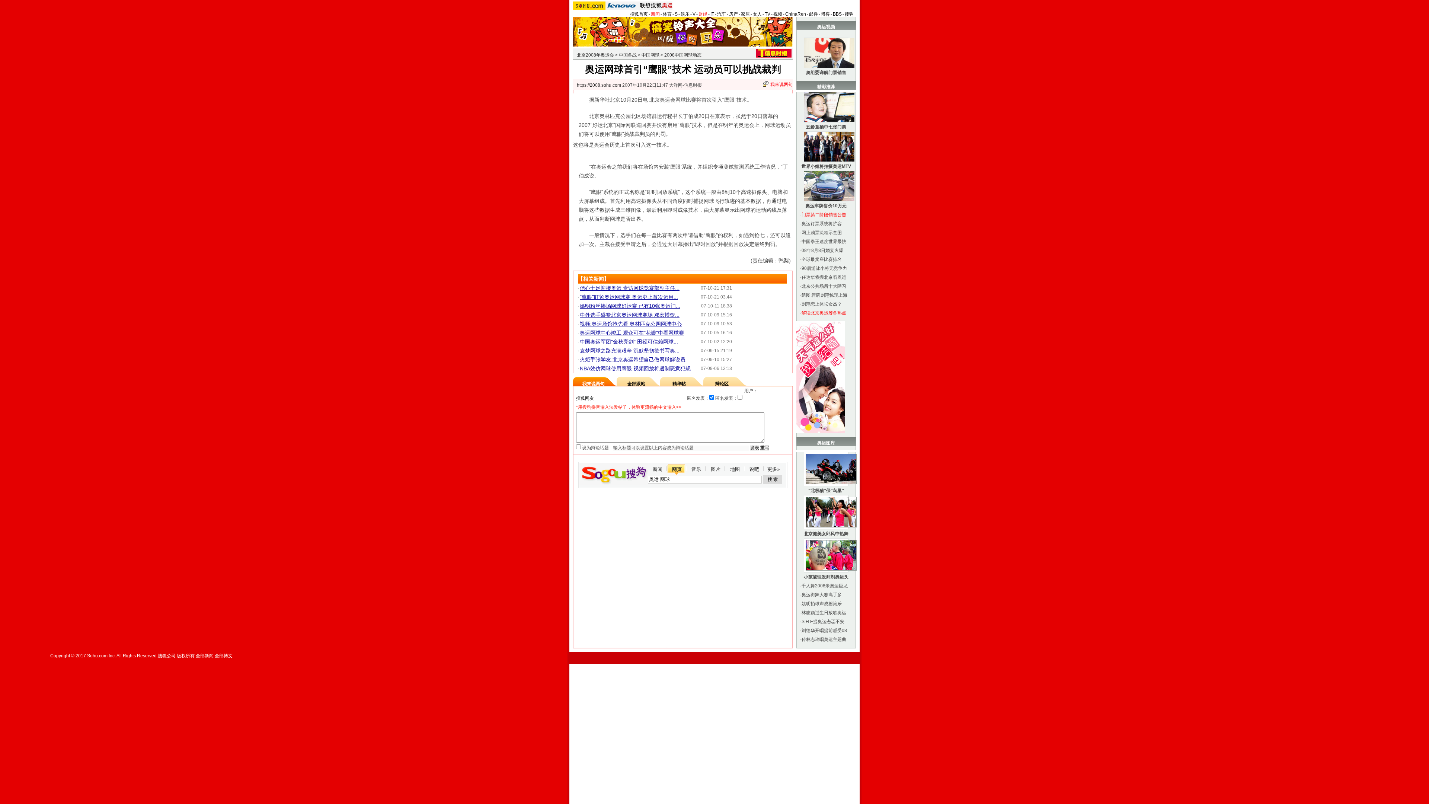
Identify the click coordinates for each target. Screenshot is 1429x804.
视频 (777, 14)
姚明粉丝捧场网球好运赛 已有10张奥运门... (630, 306)
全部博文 (224, 655)
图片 (715, 469)
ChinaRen (795, 14)
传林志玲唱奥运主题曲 (824, 639)
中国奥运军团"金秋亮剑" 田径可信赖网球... (629, 342)
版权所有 (186, 655)
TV (767, 14)
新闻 (655, 14)
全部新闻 (205, 655)
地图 (735, 469)
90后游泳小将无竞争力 (824, 268)
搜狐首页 (639, 14)
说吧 (754, 469)
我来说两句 (781, 84)
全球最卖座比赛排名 (822, 259)
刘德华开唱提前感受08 (824, 630)
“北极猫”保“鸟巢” (826, 490)
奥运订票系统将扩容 (822, 223)
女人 (757, 14)
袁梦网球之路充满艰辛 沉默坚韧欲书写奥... (630, 351)
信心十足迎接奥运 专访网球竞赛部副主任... (630, 288)
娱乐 (685, 14)
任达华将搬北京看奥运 (824, 277)
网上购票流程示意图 (822, 232)
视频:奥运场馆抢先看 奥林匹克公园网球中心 (631, 324)
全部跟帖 (636, 383)
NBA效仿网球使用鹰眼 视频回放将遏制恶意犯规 (635, 368)
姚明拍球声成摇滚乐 (822, 603)
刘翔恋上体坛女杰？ (822, 304)
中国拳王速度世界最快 (824, 241)
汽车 (721, 14)
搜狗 (849, 14)
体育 (667, 14)
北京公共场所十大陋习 (824, 286)
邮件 (813, 14)
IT (712, 14)
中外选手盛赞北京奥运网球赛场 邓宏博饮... (630, 315)
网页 (677, 469)
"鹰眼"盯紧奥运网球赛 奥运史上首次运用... (629, 297)
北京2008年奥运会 (595, 55)
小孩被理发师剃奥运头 (826, 577)
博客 (825, 14)
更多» (773, 469)
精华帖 (679, 383)
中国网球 (650, 55)
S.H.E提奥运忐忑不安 (823, 621)
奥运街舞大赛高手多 (822, 594)
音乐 (696, 469)
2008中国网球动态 (682, 55)
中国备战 (628, 55)
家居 (745, 14)
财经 (702, 14)
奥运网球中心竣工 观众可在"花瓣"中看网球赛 (632, 333)
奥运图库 (826, 443)
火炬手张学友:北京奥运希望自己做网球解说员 (632, 360)
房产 (733, 14)
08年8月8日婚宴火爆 (822, 250)
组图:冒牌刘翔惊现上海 (824, 295)
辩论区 (722, 383)
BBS (837, 14)
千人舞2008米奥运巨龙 (825, 585)
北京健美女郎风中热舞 (826, 533)
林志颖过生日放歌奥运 (824, 612)
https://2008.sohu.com (599, 85)
